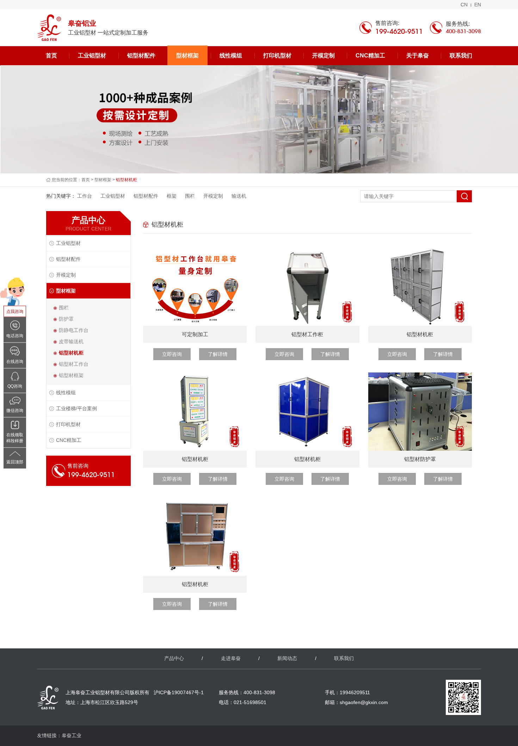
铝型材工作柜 (307, 334)
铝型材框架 (71, 375)
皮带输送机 (71, 341)
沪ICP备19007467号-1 (179, 692)
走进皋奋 (231, 658)
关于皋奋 (417, 55)
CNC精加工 (370, 55)
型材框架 (187, 55)
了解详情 (218, 354)
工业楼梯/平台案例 (76, 408)
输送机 (239, 196)
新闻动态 (287, 658)
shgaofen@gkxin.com (364, 702)
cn (464, 4)
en (477, 4)
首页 (51, 55)
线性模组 (231, 55)
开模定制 (323, 55)
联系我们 (461, 55)
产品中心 (174, 658)
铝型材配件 (141, 55)
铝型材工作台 (73, 364)
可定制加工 (195, 334)
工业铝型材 (92, 55)
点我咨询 (14, 311)
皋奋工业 (71, 735)
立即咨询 (172, 354)
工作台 (84, 196)
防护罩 (66, 319)
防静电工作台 (73, 330)
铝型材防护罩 (420, 459)
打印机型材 (277, 55)
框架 (172, 196)
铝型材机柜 (71, 353)
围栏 (190, 196)
